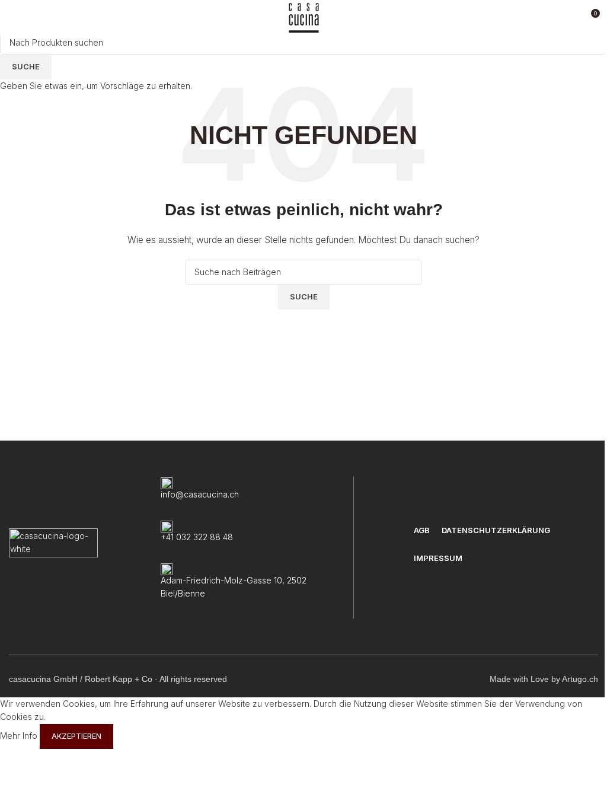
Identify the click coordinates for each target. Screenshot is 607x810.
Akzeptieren (76, 736)
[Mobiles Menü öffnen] (13, 18)
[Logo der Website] (304, 17)
